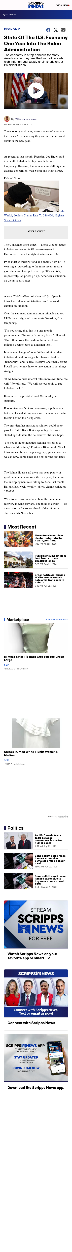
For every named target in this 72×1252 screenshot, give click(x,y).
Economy (12, 29)
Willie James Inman (26, 119)
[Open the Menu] (6, 5)
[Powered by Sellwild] (63, 816)
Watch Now (62, 5)
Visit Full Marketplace (57, 619)
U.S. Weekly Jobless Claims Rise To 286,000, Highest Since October (34, 215)
